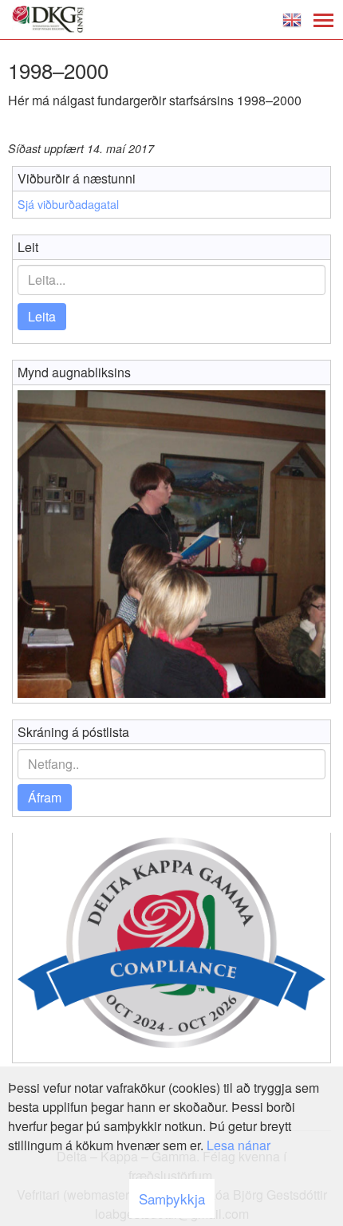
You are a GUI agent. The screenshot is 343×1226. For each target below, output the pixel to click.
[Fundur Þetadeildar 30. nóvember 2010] (171, 544)
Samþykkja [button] (172, 1198)
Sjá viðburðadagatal (68, 204)
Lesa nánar (238, 1145)
